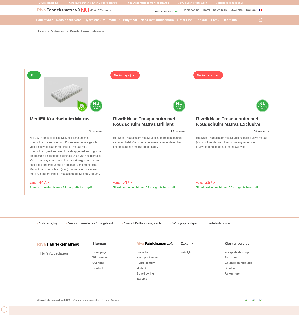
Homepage (99, 252)
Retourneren (233, 273)
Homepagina (191, 9)
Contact (251, 9)
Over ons (237, 9)
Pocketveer (44, 20)
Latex (215, 20)
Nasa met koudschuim (157, 20)
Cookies (115, 300)
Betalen (230, 268)
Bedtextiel (230, 20)
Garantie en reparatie (238, 262)
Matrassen (58, 31)
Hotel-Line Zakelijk (215, 9)
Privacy (105, 300)
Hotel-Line (184, 20)
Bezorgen (231, 257)
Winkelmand (100, 257)
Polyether (130, 20)
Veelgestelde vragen (238, 252)
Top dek (202, 20)
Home (42, 31)
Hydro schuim (94, 20)
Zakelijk (186, 252)
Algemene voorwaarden (86, 300)
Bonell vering (145, 273)
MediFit (114, 20)
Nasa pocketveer (68, 20)
